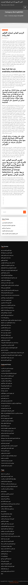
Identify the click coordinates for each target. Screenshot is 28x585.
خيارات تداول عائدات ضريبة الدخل (7, 282)
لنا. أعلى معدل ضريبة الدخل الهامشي (8, 262)
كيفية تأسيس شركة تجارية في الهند (7, 433)
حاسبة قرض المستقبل (5, 496)
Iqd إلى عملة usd (4, 390)
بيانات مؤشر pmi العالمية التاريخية (7, 541)
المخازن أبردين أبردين (5, 395)
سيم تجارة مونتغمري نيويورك (6, 378)
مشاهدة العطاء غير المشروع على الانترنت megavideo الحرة (12, 352)
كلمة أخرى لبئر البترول (5, 388)
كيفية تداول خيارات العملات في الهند (7, 566)
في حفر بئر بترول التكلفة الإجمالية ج (7, 526)
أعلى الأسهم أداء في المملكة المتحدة (12, 2)
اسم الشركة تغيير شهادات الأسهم (7, 315)
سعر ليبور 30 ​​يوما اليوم (6, 228)
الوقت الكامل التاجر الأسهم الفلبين (7, 448)
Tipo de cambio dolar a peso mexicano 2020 (10, 536)
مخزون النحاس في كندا (5, 450)
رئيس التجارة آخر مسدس (5, 330)
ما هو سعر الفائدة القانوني (6, 327)
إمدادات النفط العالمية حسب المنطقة (8, 322)
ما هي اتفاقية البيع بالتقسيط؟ (6, 385)
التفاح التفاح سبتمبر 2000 (5, 287)
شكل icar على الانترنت (5, 474)
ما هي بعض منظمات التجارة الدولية (7, 357)
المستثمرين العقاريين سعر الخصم (7, 493)
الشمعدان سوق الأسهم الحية (6, 312)
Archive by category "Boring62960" (16, 15)
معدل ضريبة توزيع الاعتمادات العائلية (7, 310)
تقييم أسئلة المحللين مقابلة (6, 423)
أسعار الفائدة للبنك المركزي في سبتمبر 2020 (9, 270)
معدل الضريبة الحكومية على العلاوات (7, 265)
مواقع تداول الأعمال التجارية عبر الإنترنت (8, 478)
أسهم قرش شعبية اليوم (5, 443)
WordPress (15, 581)
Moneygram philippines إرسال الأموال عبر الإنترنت (11, 403)
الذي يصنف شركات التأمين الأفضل (7, 523)
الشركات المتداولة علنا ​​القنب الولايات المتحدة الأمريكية (11, 320)
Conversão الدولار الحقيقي (6, 300)
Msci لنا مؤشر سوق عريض (6, 332)
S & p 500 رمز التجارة (5, 317)
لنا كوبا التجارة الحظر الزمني (7, 222)
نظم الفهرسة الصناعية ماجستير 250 (8, 225)
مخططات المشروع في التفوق (6, 506)
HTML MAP (16, 582)
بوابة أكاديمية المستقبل (5, 498)
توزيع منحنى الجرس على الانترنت (7, 368)
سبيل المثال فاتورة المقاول (6, 325)
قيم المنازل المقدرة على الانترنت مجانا (8, 543)
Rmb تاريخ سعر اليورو (5, 561)
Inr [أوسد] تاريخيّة (4, 556)
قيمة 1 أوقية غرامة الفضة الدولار (7, 476)
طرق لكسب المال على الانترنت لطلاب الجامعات (10, 285)
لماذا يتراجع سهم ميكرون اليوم (6, 400)
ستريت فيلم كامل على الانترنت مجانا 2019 (9, 484)
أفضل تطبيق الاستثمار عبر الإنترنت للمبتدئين (9, 347)
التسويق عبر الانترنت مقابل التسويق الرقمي (9, 445)
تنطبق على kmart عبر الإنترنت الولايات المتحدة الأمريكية (11, 355)
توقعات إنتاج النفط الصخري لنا (6, 513)
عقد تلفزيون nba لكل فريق (6, 302)
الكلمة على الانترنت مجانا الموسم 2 (7, 345)
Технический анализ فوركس (7, 463)
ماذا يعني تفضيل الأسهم (5, 272)
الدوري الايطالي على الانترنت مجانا (7, 375)
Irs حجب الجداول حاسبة (5, 405)
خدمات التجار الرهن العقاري (6, 551)
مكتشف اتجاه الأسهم (5, 521)
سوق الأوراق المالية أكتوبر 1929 (7, 275)
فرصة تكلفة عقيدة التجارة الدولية (7, 528)
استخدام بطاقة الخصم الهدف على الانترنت (9, 455)
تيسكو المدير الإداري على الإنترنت (7, 420)
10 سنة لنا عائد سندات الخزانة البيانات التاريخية (9, 342)
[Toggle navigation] (25, 7)
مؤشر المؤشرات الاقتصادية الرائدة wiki (8, 428)
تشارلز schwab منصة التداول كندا (7, 307)
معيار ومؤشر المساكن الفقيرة (6, 481)
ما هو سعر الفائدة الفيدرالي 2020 (7, 292)
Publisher (5, 38)
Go (24, 212)
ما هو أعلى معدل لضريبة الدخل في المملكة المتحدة (10, 503)
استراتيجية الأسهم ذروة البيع (6, 558)
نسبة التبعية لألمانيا (4, 553)
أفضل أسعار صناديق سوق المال (7, 337)
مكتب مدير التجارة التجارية (6, 516)
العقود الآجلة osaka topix (6, 257)
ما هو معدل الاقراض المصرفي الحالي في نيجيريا (9, 290)
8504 (2, 573)
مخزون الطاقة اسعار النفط (6, 335)
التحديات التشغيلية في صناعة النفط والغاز (8, 267)
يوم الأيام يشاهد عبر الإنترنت (6, 380)
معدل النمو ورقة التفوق (5, 415)
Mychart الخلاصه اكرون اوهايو (7, 418)
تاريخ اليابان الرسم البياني (5, 280)
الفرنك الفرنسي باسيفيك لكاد (6, 252)
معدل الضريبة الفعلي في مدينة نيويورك (8, 305)
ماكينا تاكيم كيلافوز (4, 260)
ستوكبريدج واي (4, 491)
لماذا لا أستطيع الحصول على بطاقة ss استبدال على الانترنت (12, 413)
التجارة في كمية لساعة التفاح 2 (6, 460)
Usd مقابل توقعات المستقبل (6, 546)
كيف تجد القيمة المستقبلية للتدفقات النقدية (9, 277)
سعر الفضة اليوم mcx (5, 398)
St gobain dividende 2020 (6, 440)
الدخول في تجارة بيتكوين (5, 340)
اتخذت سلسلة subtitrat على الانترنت (8, 548)
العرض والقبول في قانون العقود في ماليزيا (10, 233)
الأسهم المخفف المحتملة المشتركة (7, 533)
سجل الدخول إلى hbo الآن (6, 408)
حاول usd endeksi (4, 350)
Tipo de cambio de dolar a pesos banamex (10, 295)
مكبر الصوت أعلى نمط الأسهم (6, 383)
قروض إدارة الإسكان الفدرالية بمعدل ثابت (8, 373)
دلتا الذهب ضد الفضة (5, 458)
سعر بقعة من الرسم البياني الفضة (7, 255)
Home (5, 15)
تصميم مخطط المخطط (5, 425)
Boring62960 (5, 29)
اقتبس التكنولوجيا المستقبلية (6, 563)
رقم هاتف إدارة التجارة (5, 435)
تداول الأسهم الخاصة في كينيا (6, 250)
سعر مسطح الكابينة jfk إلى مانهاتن (7, 393)
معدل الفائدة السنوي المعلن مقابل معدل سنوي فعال (10, 438)
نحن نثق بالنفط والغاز (5, 568)
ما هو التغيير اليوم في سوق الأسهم (7, 297)
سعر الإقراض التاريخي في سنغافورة (7, 531)
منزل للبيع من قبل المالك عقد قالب (7, 508)
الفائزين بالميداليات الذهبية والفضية (7, 410)
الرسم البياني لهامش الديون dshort (7, 571)
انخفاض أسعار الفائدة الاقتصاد (7, 230)
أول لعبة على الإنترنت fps (5, 370)
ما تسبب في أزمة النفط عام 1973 (7, 430)
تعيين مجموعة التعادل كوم (6, 501)
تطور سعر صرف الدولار (5, 538)
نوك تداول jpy (3, 511)
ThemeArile (12, 582)
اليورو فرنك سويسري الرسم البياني (7, 518)
